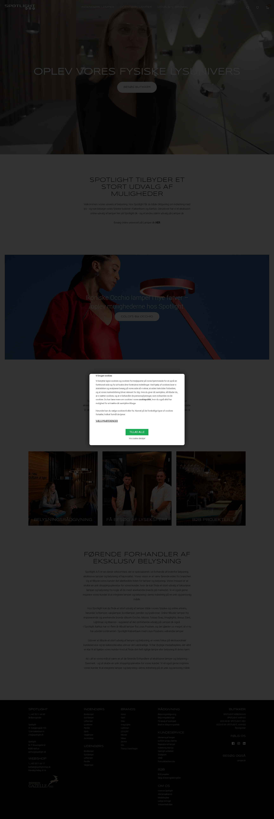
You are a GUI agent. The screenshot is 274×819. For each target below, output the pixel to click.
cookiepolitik (145, 399)
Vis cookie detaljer (137, 438)
